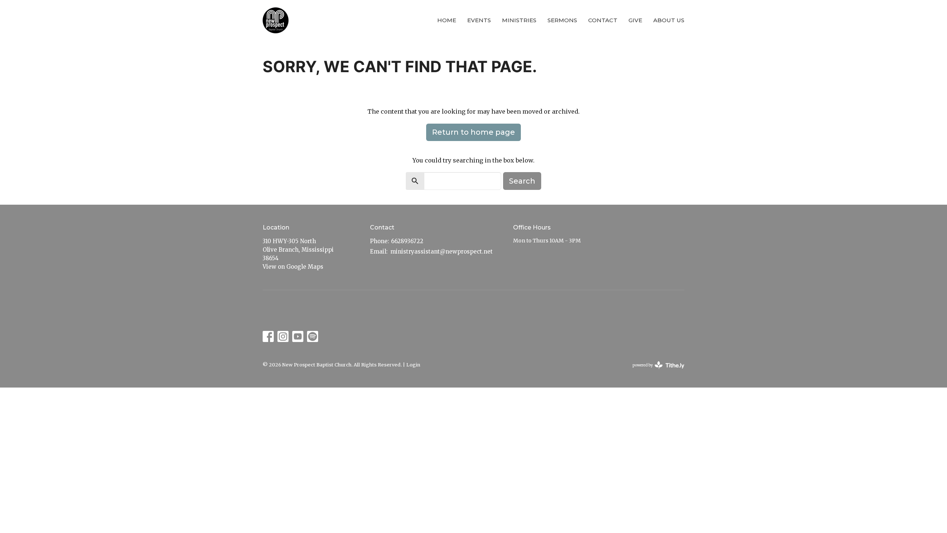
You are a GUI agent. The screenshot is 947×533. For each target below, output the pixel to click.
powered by (655, 371)
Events (479, 20)
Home (446, 20)
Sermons (562, 20)
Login (413, 365)
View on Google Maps (293, 266)
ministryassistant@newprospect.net (441, 251)
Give (635, 20)
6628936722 (407, 241)
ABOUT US (668, 20)
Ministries (519, 20)
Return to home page (473, 132)
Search (522, 181)
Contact (602, 20)
